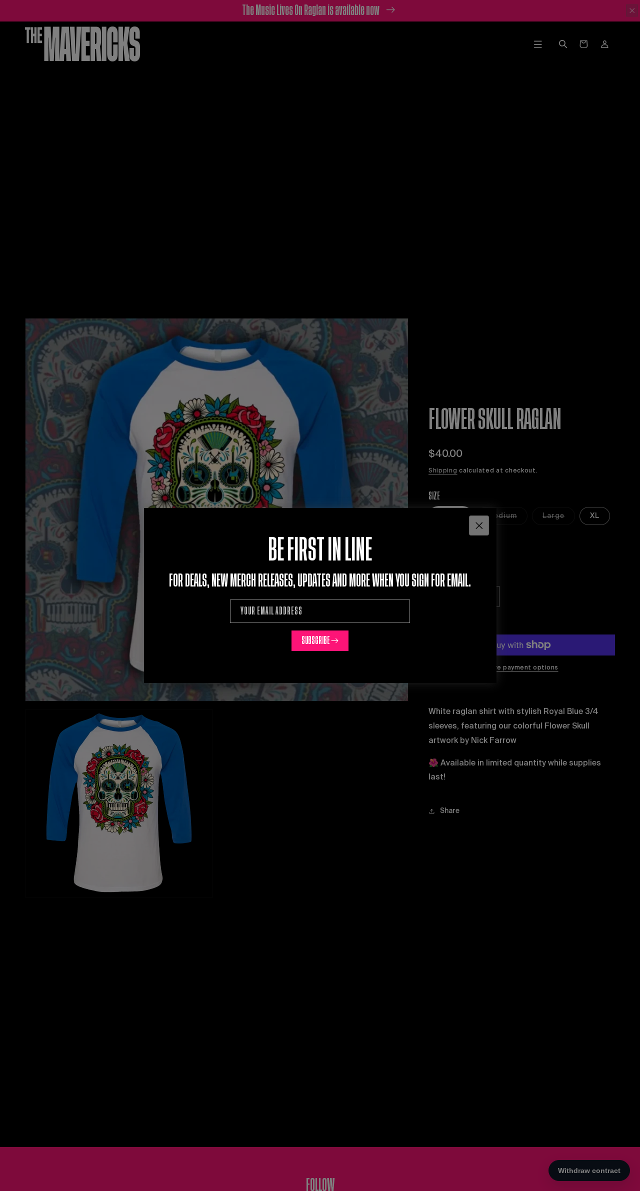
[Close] (479, 525)
